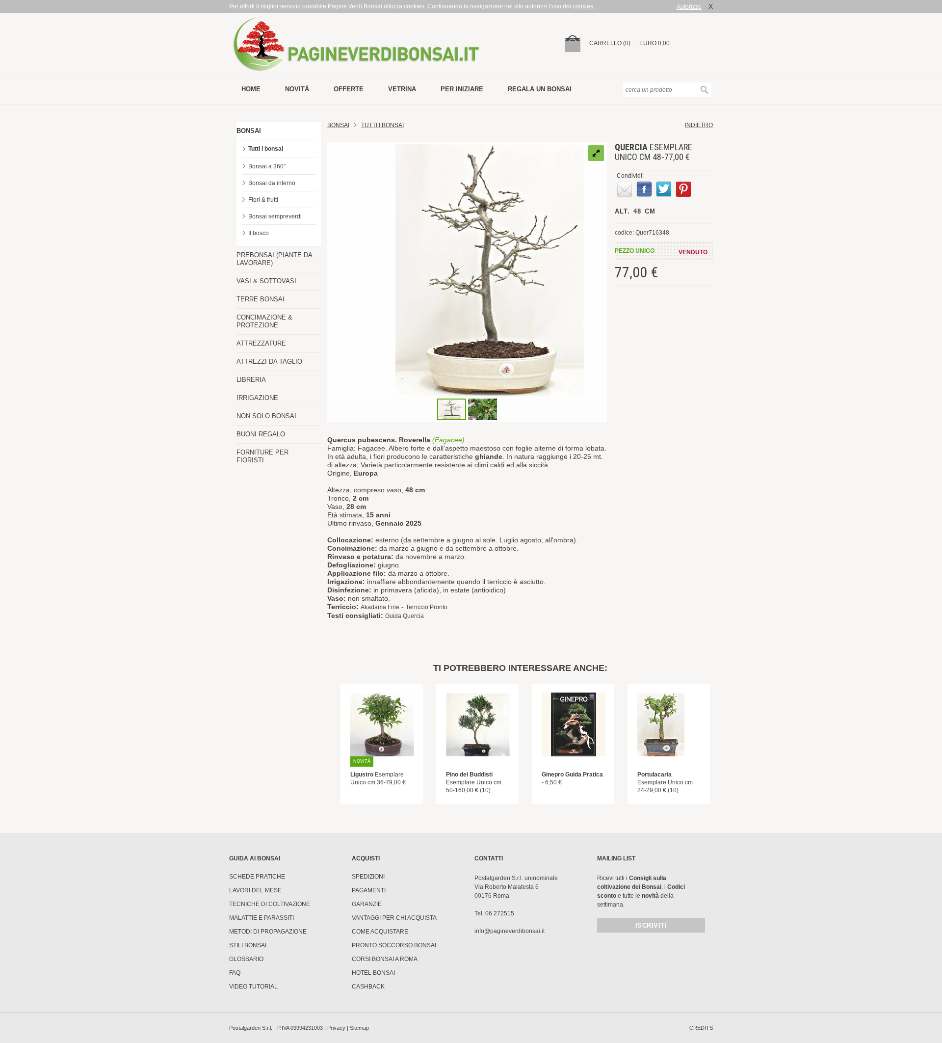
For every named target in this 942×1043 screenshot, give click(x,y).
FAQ (234, 972)
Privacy (336, 1028)
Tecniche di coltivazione (269, 904)
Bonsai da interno (271, 183)
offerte (349, 89)
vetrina (402, 89)
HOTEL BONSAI (373, 972)
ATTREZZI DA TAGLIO (269, 361)
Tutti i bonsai (265, 148)
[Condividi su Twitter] (664, 189)
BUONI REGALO (260, 434)
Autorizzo (689, 6)
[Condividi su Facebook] (644, 189)
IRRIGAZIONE (257, 397)
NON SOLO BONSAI (266, 416)
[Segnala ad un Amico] (624, 189)
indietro (699, 125)
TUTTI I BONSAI (382, 125)
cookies (583, 6)
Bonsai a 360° (267, 166)
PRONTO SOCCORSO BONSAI (394, 945)
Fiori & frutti (263, 199)
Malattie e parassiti (261, 917)
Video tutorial (253, 986)
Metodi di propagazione (268, 931)
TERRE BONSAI (260, 299)
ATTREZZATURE (261, 343)
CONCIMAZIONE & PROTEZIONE (264, 321)
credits (701, 1028)
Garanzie (367, 904)
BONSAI (248, 130)
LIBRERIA (251, 379)
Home (251, 89)
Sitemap (359, 1028)
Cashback (368, 986)
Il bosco (258, 233)
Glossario (246, 959)
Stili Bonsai (247, 945)
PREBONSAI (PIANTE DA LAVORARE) (274, 259)
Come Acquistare (380, 931)
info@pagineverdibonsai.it (509, 931)
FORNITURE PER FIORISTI (262, 456)
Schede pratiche (257, 876)
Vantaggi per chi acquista (394, 917)
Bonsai (338, 125)
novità (297, 89)
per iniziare (462, 89)
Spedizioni (368, 876)
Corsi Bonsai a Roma (385, 959)
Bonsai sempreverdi (275, 216)
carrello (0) (609, 43)
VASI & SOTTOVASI (266, 281)
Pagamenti (369, 890)
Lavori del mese (255, 890)
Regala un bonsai (540, 89)
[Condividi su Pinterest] (683, 189)
